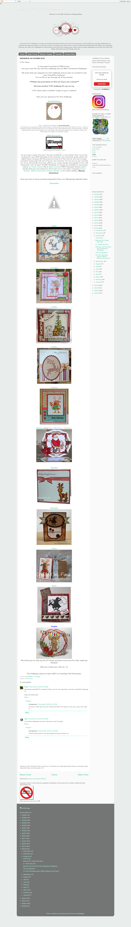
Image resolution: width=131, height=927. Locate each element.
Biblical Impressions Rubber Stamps (45, 171)
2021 (96, 207)
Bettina (40, 428)
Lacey (54, 307)
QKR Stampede (53, 136)
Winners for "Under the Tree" (102, 241)
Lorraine (54, 268)
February (99, 279)
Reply (26, 697)
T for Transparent (101, 252)
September (100, 261)
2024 (96, 199)
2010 (96, 290)
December (99, 230)
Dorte (54, 347)
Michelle (54, 508)
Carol (93, 152)
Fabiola (94, 156)
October (99, 235)
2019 (96, 212)
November (99, 233)
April (97, 274)
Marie (94, 150)
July (97, 266)
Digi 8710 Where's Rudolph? (60, 428)
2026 (96, 194)
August (98, 264)
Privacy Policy (70, 54)
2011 (96, 288)
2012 (96, 285)
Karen (26, 687)
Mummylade (95, 149)
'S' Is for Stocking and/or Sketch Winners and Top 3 (103, 256)
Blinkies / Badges (46, 54)
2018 (96, 215)
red (30, 167)
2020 (97, 210)
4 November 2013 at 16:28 (38, 687)
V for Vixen (29, 678)
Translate (107, 140)
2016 (96, 220)
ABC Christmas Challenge (40, 8)
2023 (96, 202)
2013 (96, 228)
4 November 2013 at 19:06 (47, 704)
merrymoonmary (64, 913)
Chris (54, 586)
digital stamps (54, 167)
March (98, 277)
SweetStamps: (54, 101)
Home (22, 54)
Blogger (81, 913)
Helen (54, 226)
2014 (96, 225)
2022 (96, 204)
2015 (96, 223)
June (98, 269)
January (99, 282)
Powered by (97, 89)
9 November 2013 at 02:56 (38, 719)
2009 (97, 293)
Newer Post (25, 775)
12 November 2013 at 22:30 (48, 731)
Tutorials (58, 54)
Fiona (54, 548)
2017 (96, 217)
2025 (96, 197)
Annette (54, 468)
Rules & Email (32, 54)
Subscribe (102, 84)
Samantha (54, 183)
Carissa (54, 387)
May (97, 271)
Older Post (83, 775)
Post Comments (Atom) (37, 778)
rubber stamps (37, 167)
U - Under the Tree (102, 244)
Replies (28, 701)
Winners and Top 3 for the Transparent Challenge (103, 248)
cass (25, 719)
